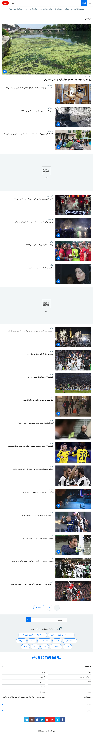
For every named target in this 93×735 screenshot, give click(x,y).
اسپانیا (21, 640)
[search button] (28, 619)
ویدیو (89, 692)
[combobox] (46, 619)
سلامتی (42, 681)
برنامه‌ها (42, 692)
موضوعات (88, 666)
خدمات (88, 704)
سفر (90, 687)
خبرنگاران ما (87, 697)
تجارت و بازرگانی (85, 676)
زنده (5, 3)
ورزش (52, 351)
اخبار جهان (50, 196)
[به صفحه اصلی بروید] (84, 3)
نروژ (25, 646)
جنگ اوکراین (33, 9)
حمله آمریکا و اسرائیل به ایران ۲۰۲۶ (50, 9)
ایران (25, 9)
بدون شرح (88, 76)
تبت (44, 646)
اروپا (89, 671)
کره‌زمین (42, 676)
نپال (35, 646)
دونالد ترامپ (18, 9)
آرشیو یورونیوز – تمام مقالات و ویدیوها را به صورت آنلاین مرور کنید (24, 697)
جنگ (67, 646)
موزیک (51, 490)
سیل (10, 9)
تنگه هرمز (56, 646)
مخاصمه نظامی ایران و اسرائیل (74, 9)
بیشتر (89, 710)
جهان (52, 265)
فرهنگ (43, 687)
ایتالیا (52, 242)
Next (40, 607)
